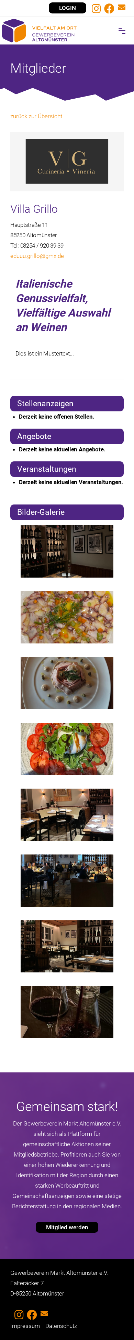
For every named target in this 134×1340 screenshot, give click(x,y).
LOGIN (67, 7)
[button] (122, 30)
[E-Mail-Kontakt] (121, 8)
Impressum (25, 1325)
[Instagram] (96, 8)
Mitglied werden (67, 1227)
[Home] (67, 30)
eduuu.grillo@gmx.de (37, 255)
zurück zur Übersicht (36, 116)
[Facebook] (109, 8)
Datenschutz (61, 1325)
